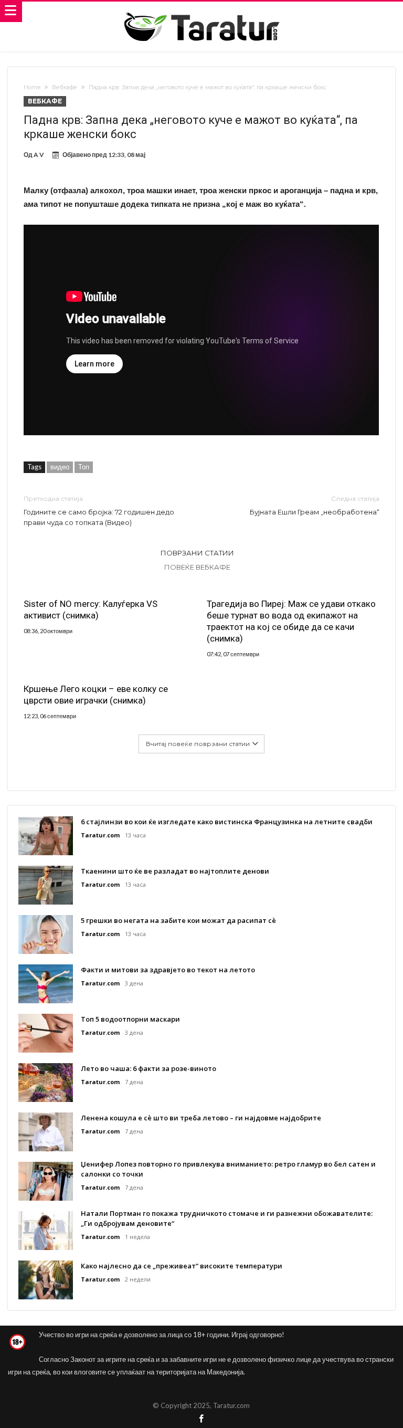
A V (39, 155)
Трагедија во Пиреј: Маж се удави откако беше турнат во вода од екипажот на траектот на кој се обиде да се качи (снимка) (291, 621)
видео (59, 467)
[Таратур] (201, 11)
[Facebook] (201, 1419)
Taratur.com (100, 835)
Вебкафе (64, 87)
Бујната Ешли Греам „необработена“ (314, 505)
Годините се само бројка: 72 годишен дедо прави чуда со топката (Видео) (99, 511)
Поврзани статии (197, 553)
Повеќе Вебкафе (197, 567)
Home (32, 87)
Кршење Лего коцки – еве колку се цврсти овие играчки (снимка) (96, 695)
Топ (83, 467)
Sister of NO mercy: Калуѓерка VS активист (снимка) (90, 609)
